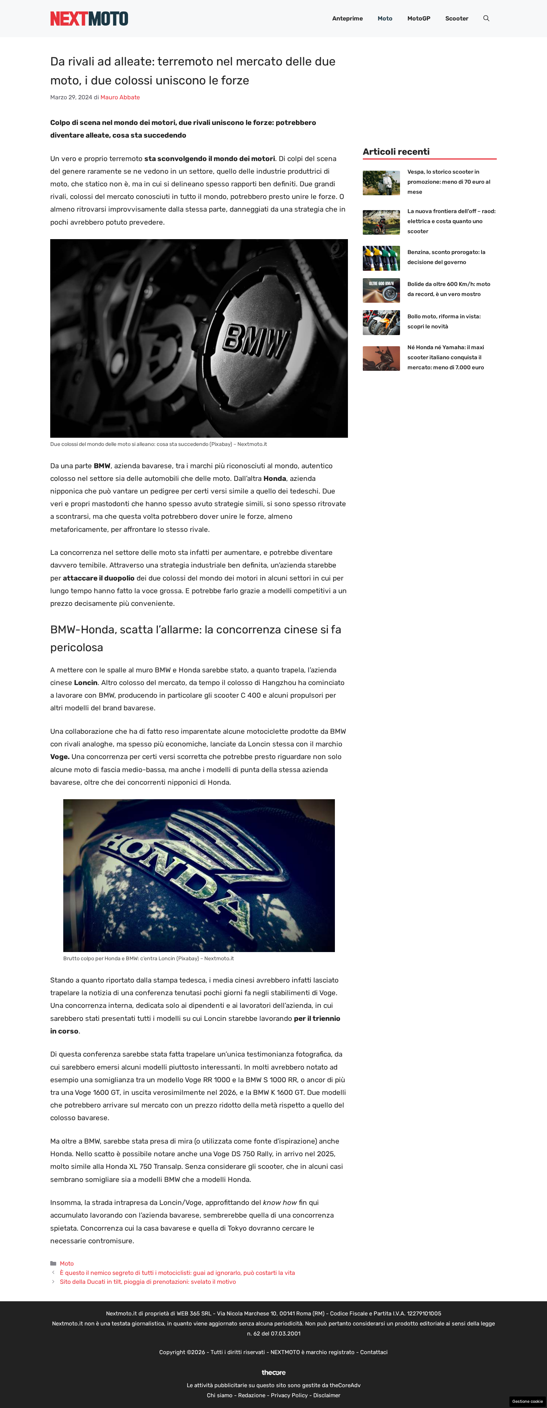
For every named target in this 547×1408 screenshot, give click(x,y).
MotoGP (419, 18)
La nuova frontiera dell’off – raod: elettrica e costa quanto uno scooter (451, 221)
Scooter (456, 18)
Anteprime (347, 18)
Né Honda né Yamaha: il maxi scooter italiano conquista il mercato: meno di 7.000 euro (445, 357)
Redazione (251, 1395)
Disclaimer (326, 1395)
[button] (486, 18)
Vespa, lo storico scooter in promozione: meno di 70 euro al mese (448, 181)
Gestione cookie (527, 1401)
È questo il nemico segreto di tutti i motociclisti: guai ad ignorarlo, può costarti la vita (177, 1272)
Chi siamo (220, 1395)
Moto (385, 18)
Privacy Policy (289, 1395)
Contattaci (374, 1352)
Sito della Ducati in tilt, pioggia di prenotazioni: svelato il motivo (148, 1281)
